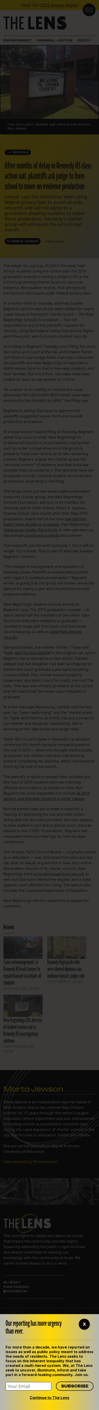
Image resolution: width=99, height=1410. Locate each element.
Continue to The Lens (49, 1397)
